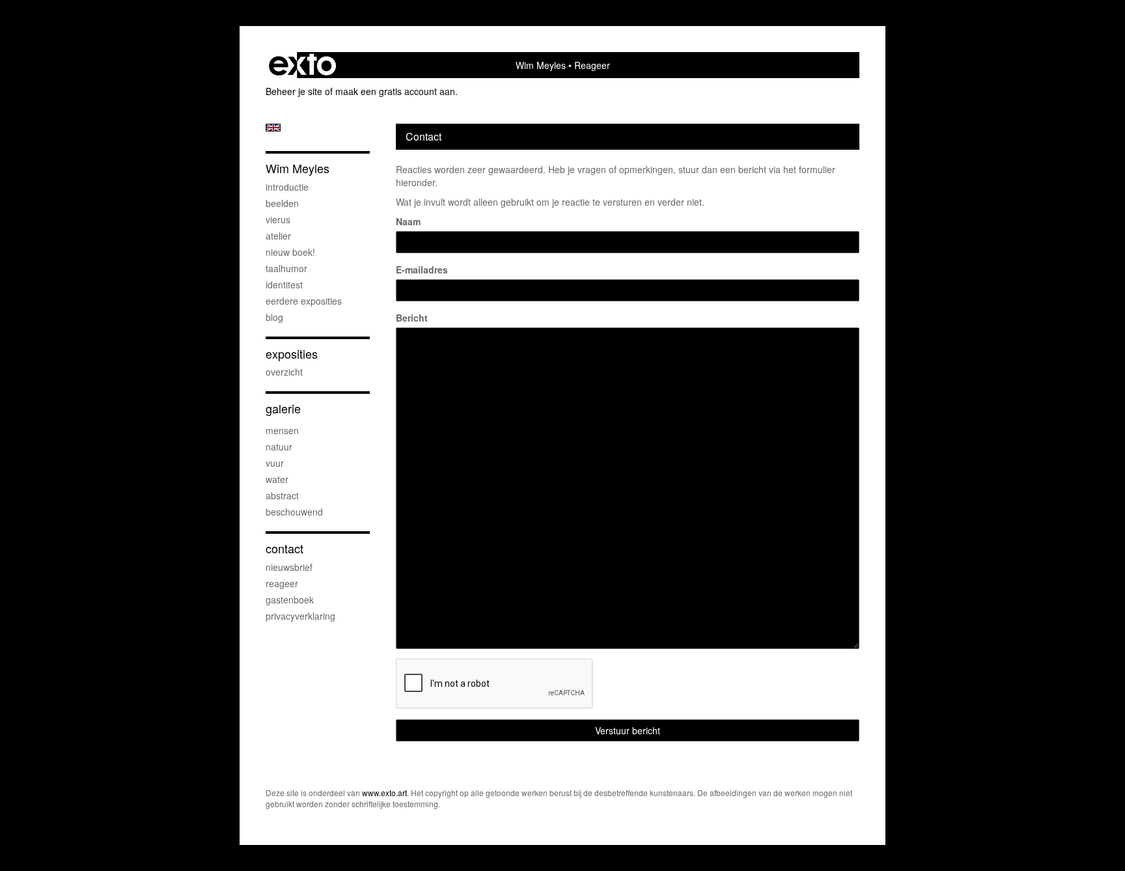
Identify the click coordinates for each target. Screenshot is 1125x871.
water (277, 479)
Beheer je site (294, 91)
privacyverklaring (300, 615)
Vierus (278, 219)
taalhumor (286, 268)
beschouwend (294, 511)
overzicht (284, 371)
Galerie (283, 408)
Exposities (292, 354)
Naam (408, 221)
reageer (282, 583)
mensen (282, 430)
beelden (282, 203)
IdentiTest (284, 284)
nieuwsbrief (289, 567)
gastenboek (290, 599)
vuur (275, 462)
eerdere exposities (304, 300)
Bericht (412, 317)
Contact (284, 548)
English (273, 127)
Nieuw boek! (290, 251)
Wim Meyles (541, 65)
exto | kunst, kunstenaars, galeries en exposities (302, 65)
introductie (287, 186)
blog (274, 317)
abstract (282, 495)
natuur (279, 446)
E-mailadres (422, 269)
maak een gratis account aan (395, 91)
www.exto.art (384, 792)
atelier (278, 235)
